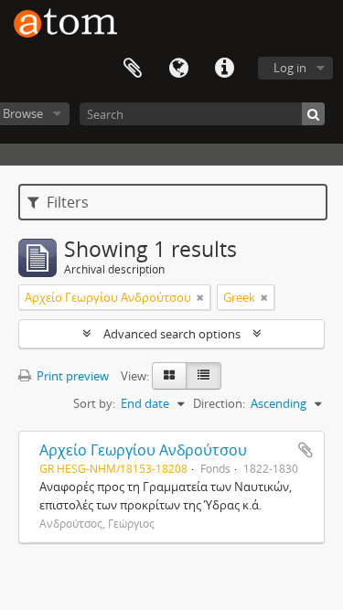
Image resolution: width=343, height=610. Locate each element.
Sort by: (94, 403)
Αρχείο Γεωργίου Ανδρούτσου (143, 450)
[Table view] (203, 376)
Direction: (219, 403)
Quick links (224, 68)
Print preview (71, 376)
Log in (289, 67)
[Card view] (169, 376)
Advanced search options (172, 334)
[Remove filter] (200, 297)
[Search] (313, 113)
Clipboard (132, 68)
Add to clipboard (305, 450)
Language (178, 68)
